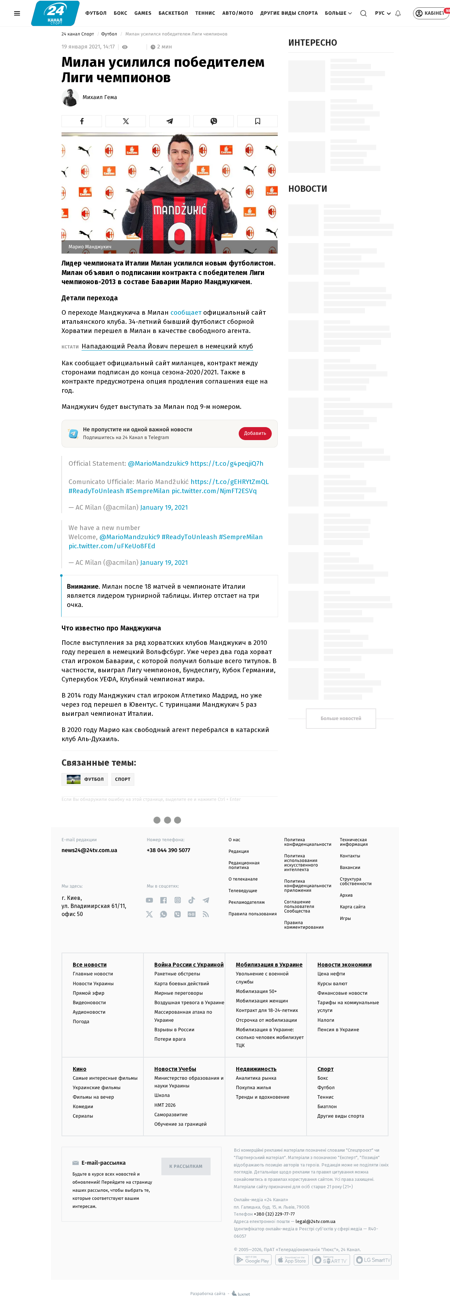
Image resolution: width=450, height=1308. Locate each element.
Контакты (350, 856)
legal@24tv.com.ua (315, 1221)
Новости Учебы (175, 1069)
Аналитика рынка (256, 1078)
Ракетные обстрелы (177, 974)
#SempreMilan (148, 491)
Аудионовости (89, 1012)
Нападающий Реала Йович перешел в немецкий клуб (167, 346)
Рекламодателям (247, 902)
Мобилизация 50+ (256, 991)
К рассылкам (185, 1166)
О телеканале (243, 879)
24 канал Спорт (78, 34)
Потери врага (170, 1039)
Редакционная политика (244, 865)
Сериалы (83, 1116)
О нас (234, 840)
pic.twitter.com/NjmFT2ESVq (214, 491)
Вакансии (350, 867)
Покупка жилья (253, 1088)
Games (143, 13)
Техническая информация (354, 842)
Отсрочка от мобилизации (266, 1020)
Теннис (205, 13)
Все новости (90, 964)
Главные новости (93, 974)
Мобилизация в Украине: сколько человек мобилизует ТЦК (270, 1037)
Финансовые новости (342, 993)
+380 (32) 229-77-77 (274, 1214)
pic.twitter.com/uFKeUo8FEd (112, 546)
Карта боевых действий (181, 984)
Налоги (325, 1020)
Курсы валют (332, 984)
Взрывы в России (174, 1030)
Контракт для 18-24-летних (267, 1010)
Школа (162, 1095)
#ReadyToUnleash (96, 491)
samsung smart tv (373, 1260)
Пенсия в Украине (338, 1030)
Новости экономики (344, 964)
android (253, 1260)
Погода (81, 1022)
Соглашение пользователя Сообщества (299, 907)
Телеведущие (243, 891)
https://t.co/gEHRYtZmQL (230, 482)
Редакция (239, 851)
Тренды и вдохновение (262, 1097)
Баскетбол (173, 13)
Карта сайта (353, 907)
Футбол (96, 13)
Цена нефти (331, 974)
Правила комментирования (304, 925)
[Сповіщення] (398, 13)
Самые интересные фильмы (105, 1078)
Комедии (83, 1107)
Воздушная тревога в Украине (189, 1003)
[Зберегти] (257, 121)
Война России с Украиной (189, 964)
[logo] (55, 13)
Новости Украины (93, 984)
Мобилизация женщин (262, 1001)
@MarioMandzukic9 (158, 463)
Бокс (121, 13)
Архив (346, 895)
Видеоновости (89, 1003)
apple (292, 1260)
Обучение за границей (180, 1124)
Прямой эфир (88, 993)
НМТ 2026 (165, 1105)
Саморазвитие (171, 1115)
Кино (79, 1069)
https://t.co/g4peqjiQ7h (227, 463)
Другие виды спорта (289, 13)
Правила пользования (253, 914)
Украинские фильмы (97, 1088)
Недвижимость (256, 1069)
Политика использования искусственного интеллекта (301, 863)
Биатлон (327, 1107)
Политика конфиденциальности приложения (307, 886)
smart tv (331, 1260)
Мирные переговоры (178, 993)
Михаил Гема (100, 97)
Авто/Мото (238, 13)
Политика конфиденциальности (307, 842)
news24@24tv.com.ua (89, 850)
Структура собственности (356, 881)
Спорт (325, 1069)
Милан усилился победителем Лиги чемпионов (176, 34)
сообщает (187, 312)
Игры (345, 918)
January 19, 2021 (164, 508)
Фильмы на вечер (93, 1097)
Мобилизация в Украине (269, 964)
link (149, 900)
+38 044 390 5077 (168, 850)
